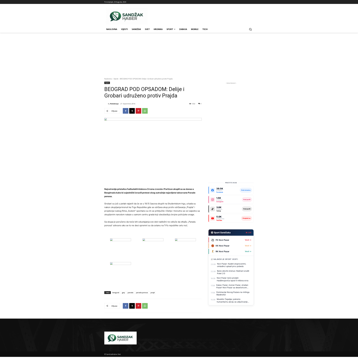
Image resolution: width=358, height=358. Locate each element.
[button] (250, 29)
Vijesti (116, 79)
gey (123, 292)
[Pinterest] (138, 111)
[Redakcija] (106, 103)
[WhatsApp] (145, 111)
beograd (115, 292)
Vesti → (248, 240)
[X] (132, 111)
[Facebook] (125, 111)
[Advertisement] (179, 53)
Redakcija (114, 104)
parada (130, 292)
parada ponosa (142, 292)
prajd (153, 292)
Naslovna (108, 79)
